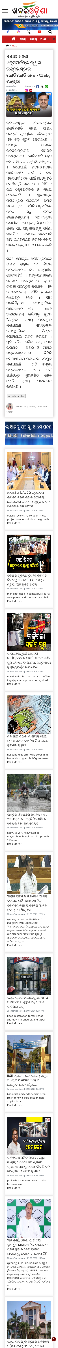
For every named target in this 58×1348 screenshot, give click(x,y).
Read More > (14, 523)
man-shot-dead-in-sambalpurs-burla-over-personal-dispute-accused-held (28, 595)
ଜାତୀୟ (33, 39)
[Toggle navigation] (50, 32)
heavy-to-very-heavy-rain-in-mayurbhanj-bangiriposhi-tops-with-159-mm (28, 836)
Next (54, 39)
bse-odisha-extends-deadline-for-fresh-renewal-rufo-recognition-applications (26, 1097)
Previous (47, 39)
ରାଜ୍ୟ (23, 39)
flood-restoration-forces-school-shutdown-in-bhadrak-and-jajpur (26, 1017)
